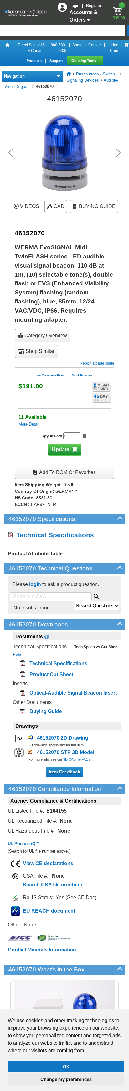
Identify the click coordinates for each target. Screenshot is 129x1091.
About (77, 45)
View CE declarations (48, 863)
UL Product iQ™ (23, 843)
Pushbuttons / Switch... (97, 74)
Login (75, 5)
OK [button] (66, 1066)
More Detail (28, 424)
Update (60, 449)
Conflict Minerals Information (42, 949)
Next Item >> (82, 375)
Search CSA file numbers (52, 884)
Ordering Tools (84, 61)
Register (93, 5)
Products (35, 61)
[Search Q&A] (96, 595)
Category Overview (45, 335)
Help (17, 654)
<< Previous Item (50, 375)
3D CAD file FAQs (76, 759)
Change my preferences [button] (66, 1079)
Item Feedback (64, 771)
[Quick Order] (126, 48)
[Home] (7, 48)
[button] (11, 153)
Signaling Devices (82, 80)
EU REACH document (49, 911)
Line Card (114, 48)
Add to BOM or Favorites (67, 472)
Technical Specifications (53, 534)
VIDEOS (29, 206)
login (35, 584)
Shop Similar (39, 351)
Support (56, 61)
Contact (94, 45)
